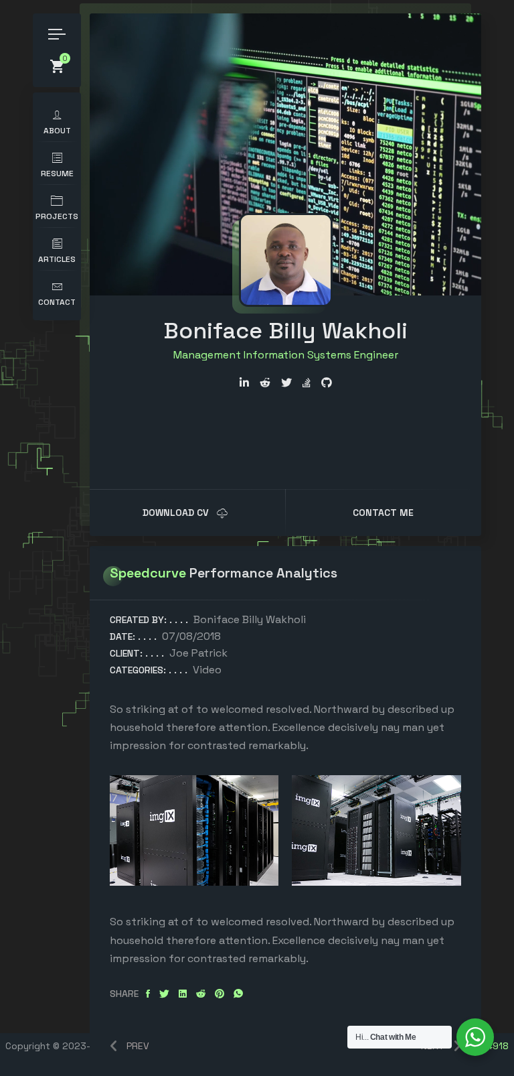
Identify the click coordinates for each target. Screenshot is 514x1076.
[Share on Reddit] (200, 994)
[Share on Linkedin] (183, 994)
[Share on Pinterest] (219, 994)
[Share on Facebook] (148, 994)
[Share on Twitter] (164, 994)
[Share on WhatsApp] (238, 994)
